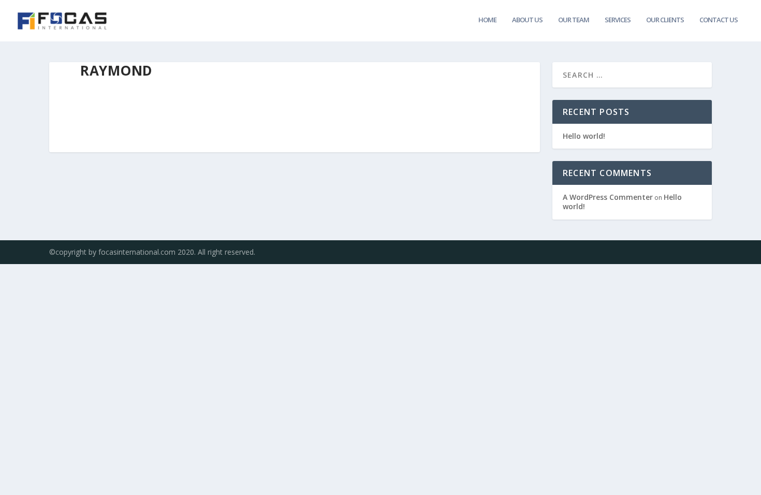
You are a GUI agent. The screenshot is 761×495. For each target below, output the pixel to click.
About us (527, 20)
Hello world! (584, 136)
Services (618, 20)
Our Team (573, 20)
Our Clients (665, 20)
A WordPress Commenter (608, 197)
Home (487, 20)
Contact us (718, 20)
